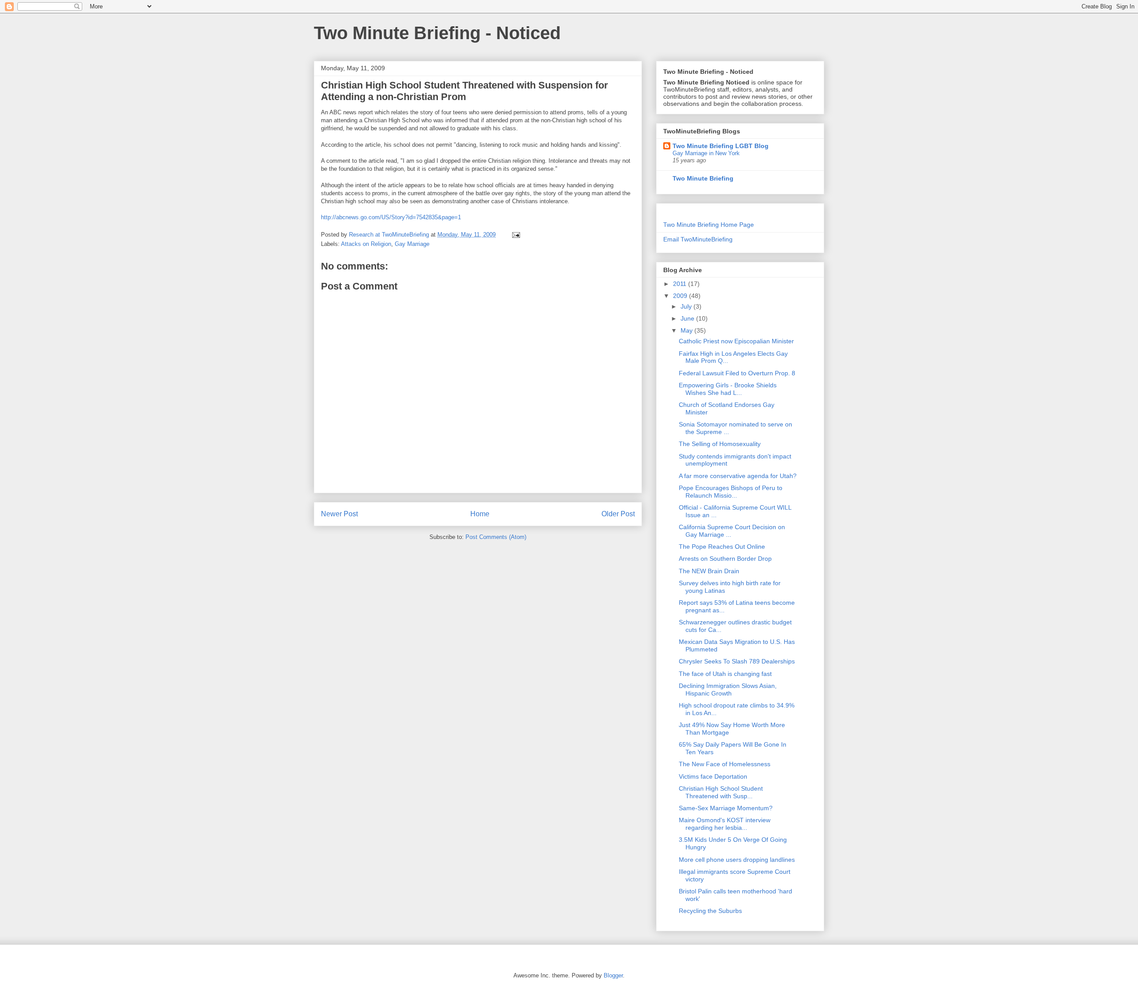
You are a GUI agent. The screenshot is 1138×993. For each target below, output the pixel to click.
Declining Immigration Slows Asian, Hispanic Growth (728, 689)
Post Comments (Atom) (495, 537)
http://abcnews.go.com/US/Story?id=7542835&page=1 (391, 217)
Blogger (613, 975)
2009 (681, 295)
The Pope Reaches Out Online (722, 546)
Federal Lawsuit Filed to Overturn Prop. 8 (737, 373)
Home (479, 514)
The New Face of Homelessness (724, 764)
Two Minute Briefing (703, 178)
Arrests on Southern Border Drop (725, 558)
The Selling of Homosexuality (720, 443)
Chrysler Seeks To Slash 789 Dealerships (737, 661)
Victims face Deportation (713, 776)
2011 (680, 283)
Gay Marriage (412, 244)
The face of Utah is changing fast (725, 673)
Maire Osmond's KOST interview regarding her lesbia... (724, 823)
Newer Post (339, 514)
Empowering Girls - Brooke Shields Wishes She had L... (728, 389)
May (687, 330)
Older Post (618, 514)
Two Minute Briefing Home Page (708, 224)
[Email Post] (515, 234)
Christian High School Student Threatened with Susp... (721, 792)
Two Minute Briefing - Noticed (437, 33)
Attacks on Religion (366, 244)
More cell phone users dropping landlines (737, 859)
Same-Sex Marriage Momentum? (726, 808)
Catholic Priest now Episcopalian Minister (736, 341)
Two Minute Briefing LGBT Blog (721, 145)
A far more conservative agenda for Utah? (738, 475)
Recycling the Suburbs (710, 910)
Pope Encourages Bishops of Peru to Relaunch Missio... (730, 491)
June (688, 318)
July (687, 306)
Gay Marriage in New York (706, 153)
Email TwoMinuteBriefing (698, 239)
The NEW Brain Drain (709, 571)
